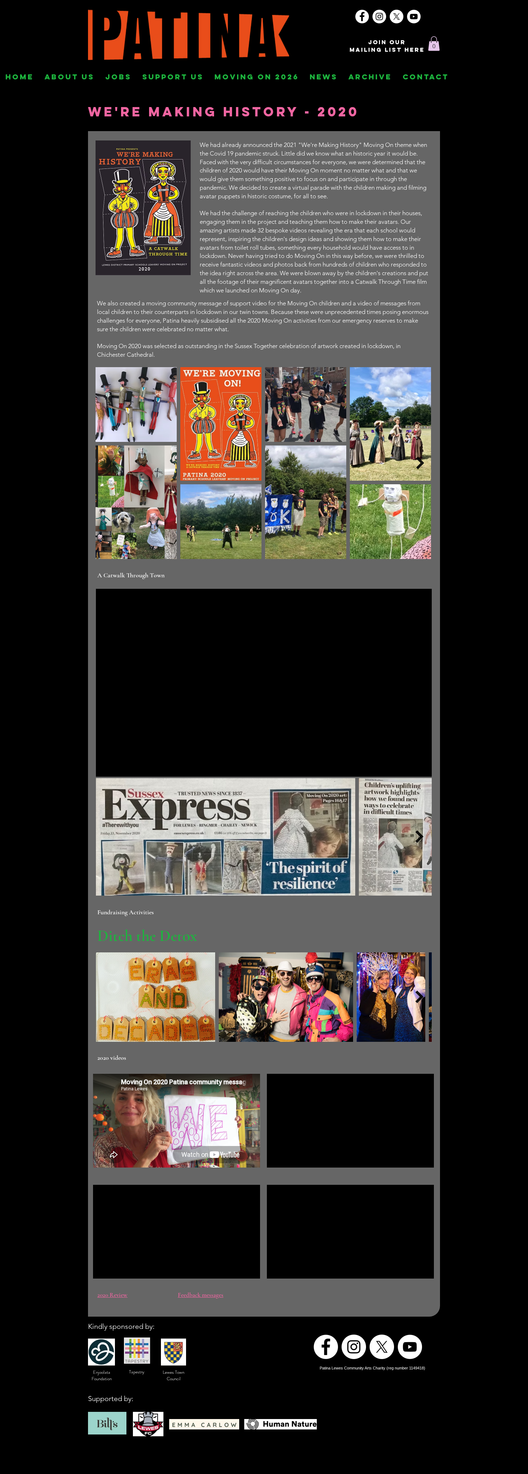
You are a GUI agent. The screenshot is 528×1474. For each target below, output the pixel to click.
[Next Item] (420, 463)
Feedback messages (200, 1295)
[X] (396, 16)
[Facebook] (362, 16)
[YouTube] (414, 16)
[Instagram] (379, 16)
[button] (434, 43)
